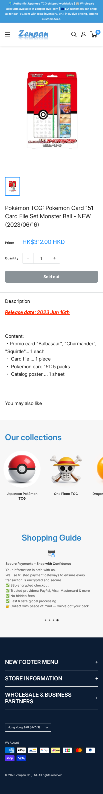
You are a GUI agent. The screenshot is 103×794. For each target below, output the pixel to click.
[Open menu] (7, 34)
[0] (94, 34)
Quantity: (12, 258)
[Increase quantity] (54, 258)
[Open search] (74, 34)
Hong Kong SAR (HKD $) (24, 727)
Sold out (52, 276)
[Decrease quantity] (28, 258)
